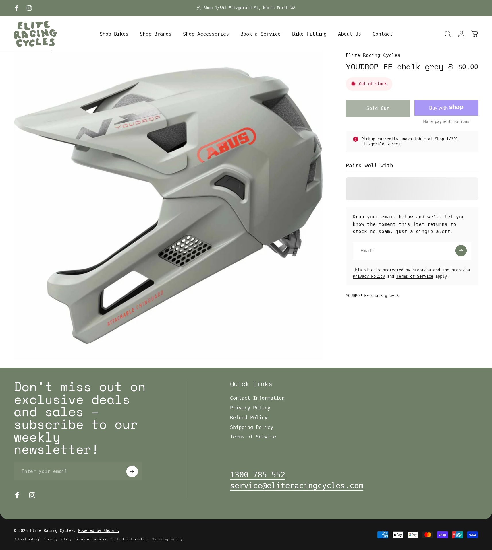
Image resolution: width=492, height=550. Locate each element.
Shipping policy (167, 539)
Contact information (130, 539)
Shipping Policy (251, 427)
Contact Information (257, 398)
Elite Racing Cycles (373, 55)
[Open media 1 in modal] (168, 206)
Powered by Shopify (98, 530)
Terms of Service (414, 276)
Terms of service (91, 539)
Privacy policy (57, 539)
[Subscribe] (461, 250)
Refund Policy (248, 417)
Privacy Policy (369, 276)
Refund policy (27, 539)
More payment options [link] (446, 121)
